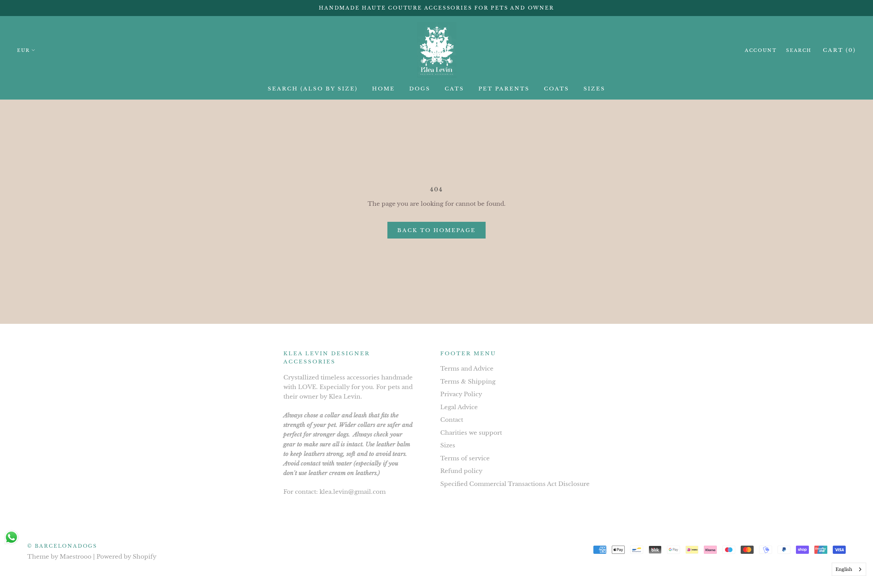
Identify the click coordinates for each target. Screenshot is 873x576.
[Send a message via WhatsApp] (11, 537)
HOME (383, 88)
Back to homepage (436, 230)
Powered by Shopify (127, 556)
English (843, 569)
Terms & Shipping (467, 381)
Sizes (447, 445)
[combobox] (849, 569)
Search (799, 50)
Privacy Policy (461, 394)
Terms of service (465, 458)
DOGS (419, 88)
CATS (454, 88)
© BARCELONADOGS (62, 546)
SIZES (594, 88)
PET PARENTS (504, 88)
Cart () (839, 50)
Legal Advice (459, 407)
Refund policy (461, 471)
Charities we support (471, 432)
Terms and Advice (466, 368)
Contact (451, 419)
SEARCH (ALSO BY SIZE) (313, 88)
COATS (556, 88)
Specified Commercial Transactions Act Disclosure (515, 484)
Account (760, 50)
